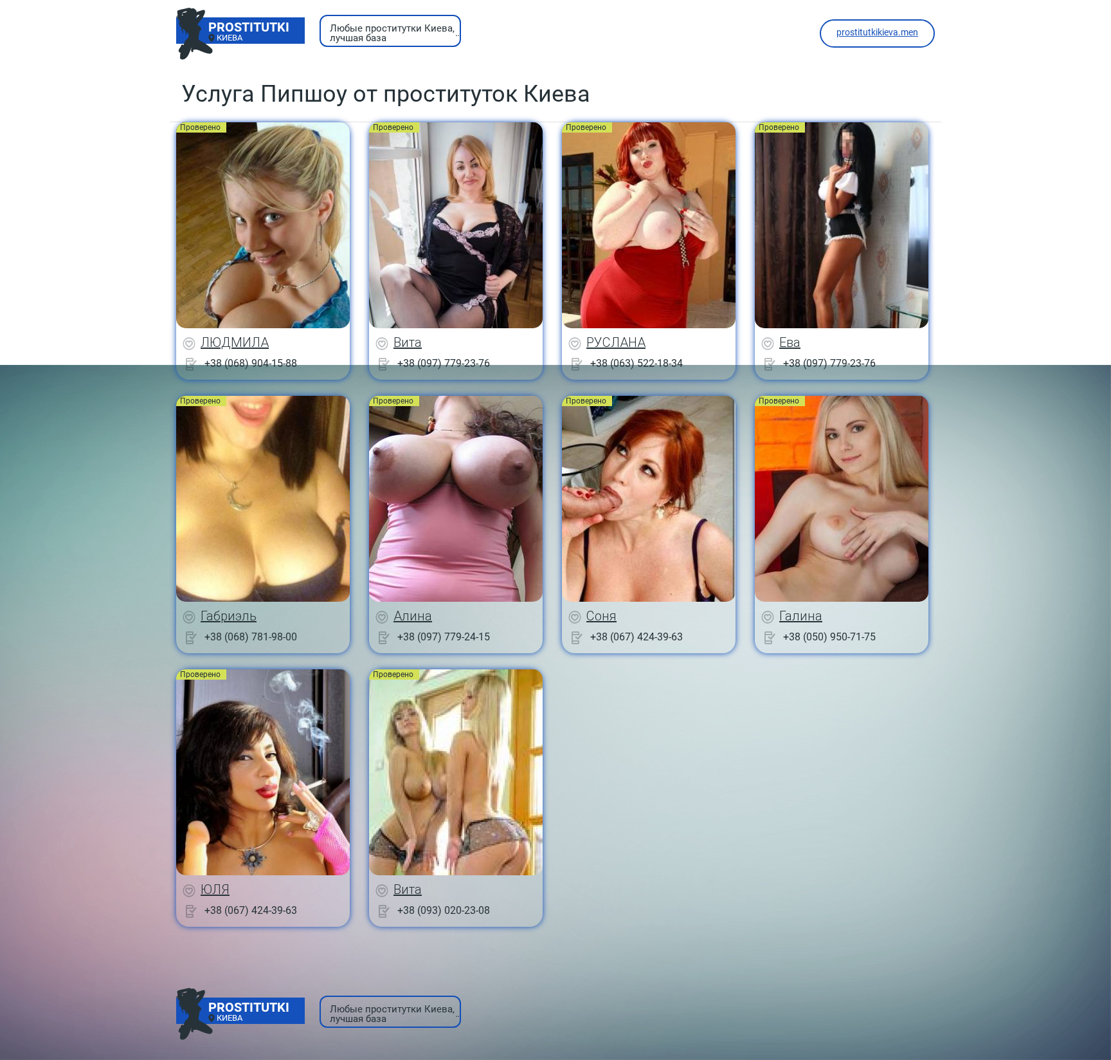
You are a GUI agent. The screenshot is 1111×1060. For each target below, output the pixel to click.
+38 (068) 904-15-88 (250, 363)
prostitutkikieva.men (877, 32)
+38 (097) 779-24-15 (443, 637)
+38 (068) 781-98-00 (250, 637)
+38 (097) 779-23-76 (443, 363)
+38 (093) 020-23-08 (443, 910)
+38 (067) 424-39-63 (636, 637)
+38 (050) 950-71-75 (829, 637)
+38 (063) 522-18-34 (636, 363)
